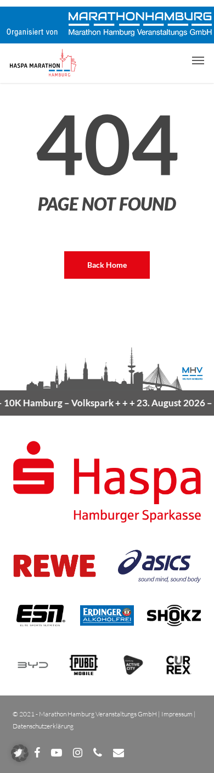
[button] (198, 59)
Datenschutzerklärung (43, 726)
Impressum (177, 714)
